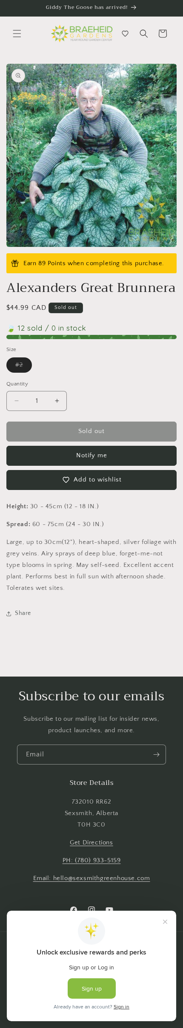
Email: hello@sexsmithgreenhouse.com (91, 878)
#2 (23, 367)
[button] (17, 33)
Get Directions (91, 842)
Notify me (91, 455)
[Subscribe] (156, 755)
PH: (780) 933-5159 (92, 860)
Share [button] (23, 613)
